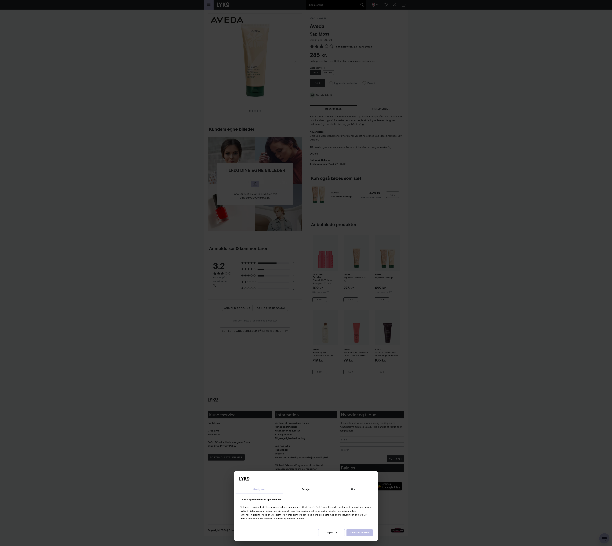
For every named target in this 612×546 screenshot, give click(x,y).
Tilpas (330, 532)
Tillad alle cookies (359, 532)
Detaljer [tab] (306, 489)
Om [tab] (353, 489)
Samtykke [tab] (259, 489)
